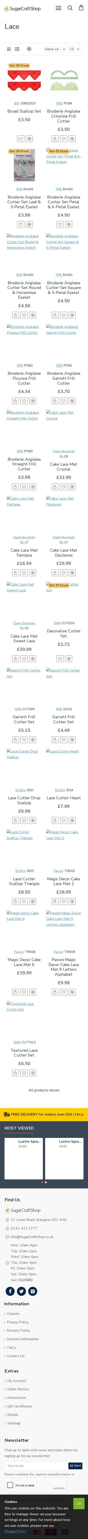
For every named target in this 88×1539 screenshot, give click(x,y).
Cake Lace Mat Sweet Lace (24, 639)
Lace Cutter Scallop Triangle (24, 881)
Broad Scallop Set (24, 111)
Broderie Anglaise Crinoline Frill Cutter (63, 116)
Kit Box (20, 790)
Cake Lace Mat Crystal (63, 467)
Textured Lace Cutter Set (24, 1053)
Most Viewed (19, 1128)
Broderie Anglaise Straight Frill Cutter (24, 464)
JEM (16, 103)
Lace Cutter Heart (64, 798)
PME (59, 103)
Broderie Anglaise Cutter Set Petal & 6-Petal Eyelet (63, 202)
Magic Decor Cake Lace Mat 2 (63, 881)
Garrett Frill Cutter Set (24, 719)
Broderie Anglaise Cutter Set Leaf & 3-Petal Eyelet (24, 202)
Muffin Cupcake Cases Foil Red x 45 (30, 1141)
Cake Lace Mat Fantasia (24, 553)
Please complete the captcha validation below (38, 1474)
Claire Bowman (64, 451)
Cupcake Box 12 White (71, 1141)
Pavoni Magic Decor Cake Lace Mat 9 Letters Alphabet (64, 967)
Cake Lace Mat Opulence (63, 553)
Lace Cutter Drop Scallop (24, 800)
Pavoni (58, 871)
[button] (42, 1182)
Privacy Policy (15, 1531)
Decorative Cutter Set (64, 633)
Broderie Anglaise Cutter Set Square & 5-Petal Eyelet (63, 288)
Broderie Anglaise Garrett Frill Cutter (63, 378)
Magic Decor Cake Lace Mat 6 (24, 962)
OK (79, 1503)
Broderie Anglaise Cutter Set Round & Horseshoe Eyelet (24, 290)
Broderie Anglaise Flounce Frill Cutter (24, 378)
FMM (57, 623)
